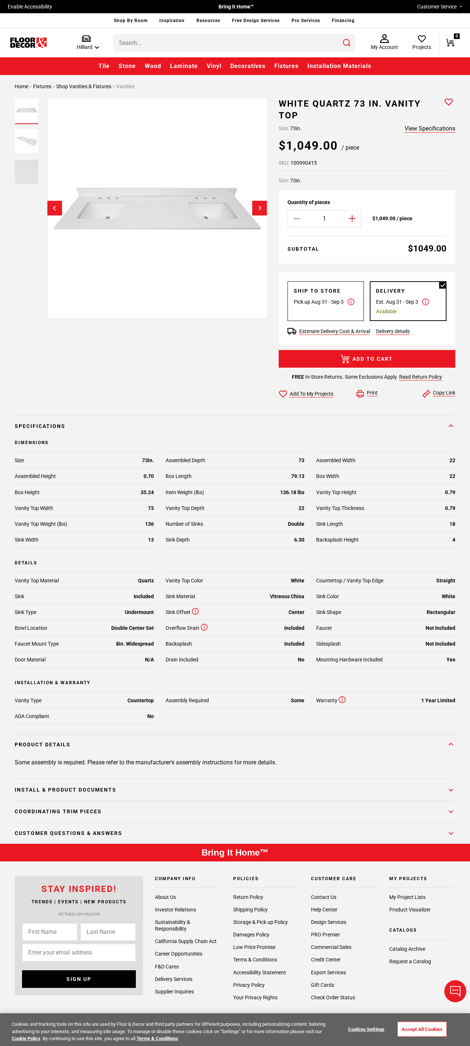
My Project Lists (407, 897)
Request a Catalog (410, 961)
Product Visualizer (410, 910)
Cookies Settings (366, 1029)
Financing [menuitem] (343, 20)
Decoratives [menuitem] (247, 66)
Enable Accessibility (30, 7)
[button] (86, 42)
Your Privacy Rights (255, 997)
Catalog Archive (407, 949)
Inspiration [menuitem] (172, 20)
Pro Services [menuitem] (306, 20)
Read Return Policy (420, 377)
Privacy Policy (249, 985)
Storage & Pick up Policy (260, 922)
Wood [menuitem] (153, 66)
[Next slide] (259, 208)
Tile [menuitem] (104, 66)
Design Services (328, 922)
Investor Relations (175, 910)
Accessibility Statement (259, 972)
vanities (125, 86)
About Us (165, 897)
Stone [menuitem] (127, 66)
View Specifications (430, 128)
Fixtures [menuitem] (286, 66)
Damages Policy (251, 935)
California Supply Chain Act (186, 941)
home (22, 86)
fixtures (43, 86)
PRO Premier (325, 935)
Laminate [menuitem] (184, 66)
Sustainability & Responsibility (172, 925)
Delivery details (393, 331)
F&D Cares (167, 967)
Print (372, 393)
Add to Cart (372, 359)
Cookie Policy (26, 1038)
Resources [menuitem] (208, 20)
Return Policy (248, 897)
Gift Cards (322, 985)
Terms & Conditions (255, 960)
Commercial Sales (331, 947)
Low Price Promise (254, 947)
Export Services (328, 972)
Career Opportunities (178, 954)
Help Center (324, 910)
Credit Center (326, 960)
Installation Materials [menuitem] (339, 66)
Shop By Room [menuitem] (131, 20)
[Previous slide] (54, 208)
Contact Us (323, 897)
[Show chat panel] (455, 991)
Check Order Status (333, 997)
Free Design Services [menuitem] (256, 20)
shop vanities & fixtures (84, 86)
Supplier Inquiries (174, 992)
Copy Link (444, 393)
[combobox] (234, 42)
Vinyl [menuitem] (214, 66)
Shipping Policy (250, 910)
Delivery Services (173, 979)
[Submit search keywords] (346, 42)
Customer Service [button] (437, 7)
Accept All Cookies (422, 1029)
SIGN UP (78, 979)
